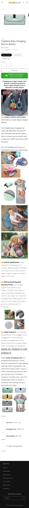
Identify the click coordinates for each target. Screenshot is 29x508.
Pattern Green (6, 55)
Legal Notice (6, 488)
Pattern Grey (6, 58)
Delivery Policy (6, 474)
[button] (2, 2)
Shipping (8, 49)
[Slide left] (11, 36)
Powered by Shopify (19, 505)
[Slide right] (18, 36)
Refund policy (6, 485)
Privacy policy (6, 471)
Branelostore (12, 505)
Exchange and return (8, 478)
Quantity (3, 61)
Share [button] (4, 451)
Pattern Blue (17, 55)
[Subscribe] (23, 498)
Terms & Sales (6, 481)
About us (5, 467)
